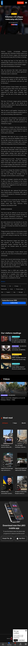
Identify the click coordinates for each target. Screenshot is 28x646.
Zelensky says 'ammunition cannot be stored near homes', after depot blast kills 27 (6, 492)
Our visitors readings (11, 333)
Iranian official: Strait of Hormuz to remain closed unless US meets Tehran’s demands (18, 368)
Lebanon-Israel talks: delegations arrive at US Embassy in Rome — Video (13, 398)
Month (24, 423)
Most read (8, 418)
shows (20, 644)
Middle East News (15, 336)
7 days (15, 423)
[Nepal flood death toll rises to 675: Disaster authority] (21, 462)
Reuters (3, 281)
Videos (6, 379)
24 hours (5, 423)
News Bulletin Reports (16, 354)
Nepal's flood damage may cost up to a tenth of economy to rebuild (7, 469)
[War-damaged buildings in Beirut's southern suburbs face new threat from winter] (21, 439)
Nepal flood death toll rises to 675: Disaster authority (21, 469)
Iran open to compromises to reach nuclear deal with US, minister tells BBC (19, 341)
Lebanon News (15, 346)
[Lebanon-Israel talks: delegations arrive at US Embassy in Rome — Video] (13, 391)
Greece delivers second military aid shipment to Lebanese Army (7, 446)
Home (3, 644)
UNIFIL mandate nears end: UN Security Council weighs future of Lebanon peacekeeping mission (19, 358)
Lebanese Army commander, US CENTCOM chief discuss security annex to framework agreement (19, 349)
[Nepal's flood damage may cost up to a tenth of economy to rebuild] (7, 462)
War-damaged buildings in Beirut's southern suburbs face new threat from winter (20, 446)
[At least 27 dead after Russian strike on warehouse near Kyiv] (21, 485)
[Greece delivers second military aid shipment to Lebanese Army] (7, 439)
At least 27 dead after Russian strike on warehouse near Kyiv (21, 492)
